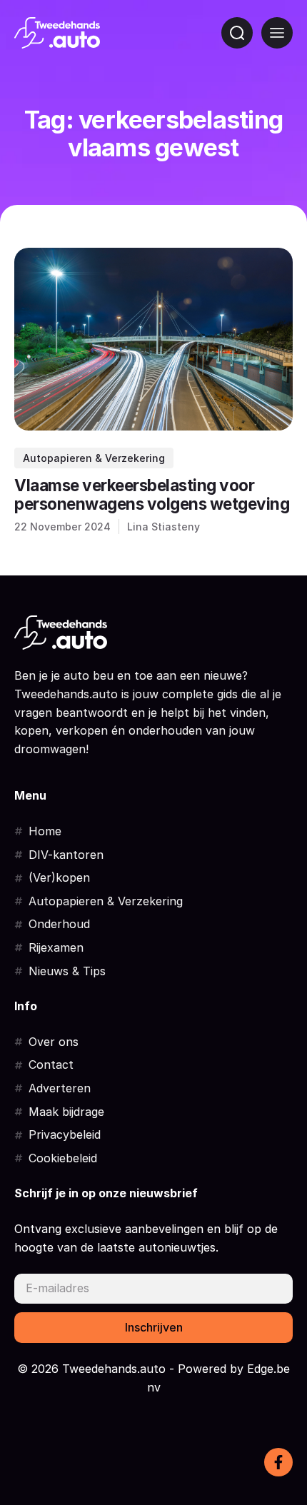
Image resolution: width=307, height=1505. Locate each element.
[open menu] (277, 33)
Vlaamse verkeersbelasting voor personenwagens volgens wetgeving (151, 494)
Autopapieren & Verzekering (94, 458)
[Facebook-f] (278, 1462)
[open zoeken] (237, 33)
